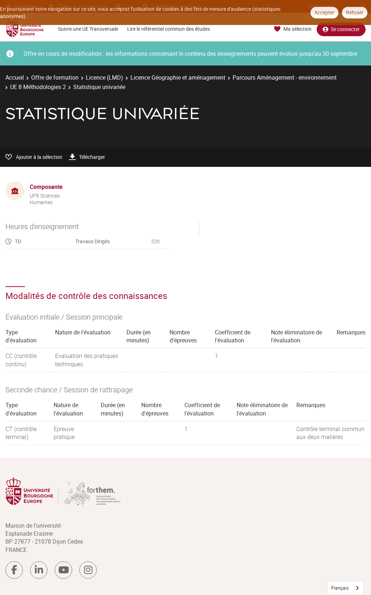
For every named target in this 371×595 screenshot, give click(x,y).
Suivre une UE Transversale (88, 28)
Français (340, 588)
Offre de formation (55, 77)
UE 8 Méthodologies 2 (38, 87)
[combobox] (345, 588)
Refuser (354, 12)
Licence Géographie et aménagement (177, 77)
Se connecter (345, 29)
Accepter (324, 12)
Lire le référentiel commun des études (168, 28)
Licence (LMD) (104, 77)
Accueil (14, 77)
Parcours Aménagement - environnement (285, 77)
